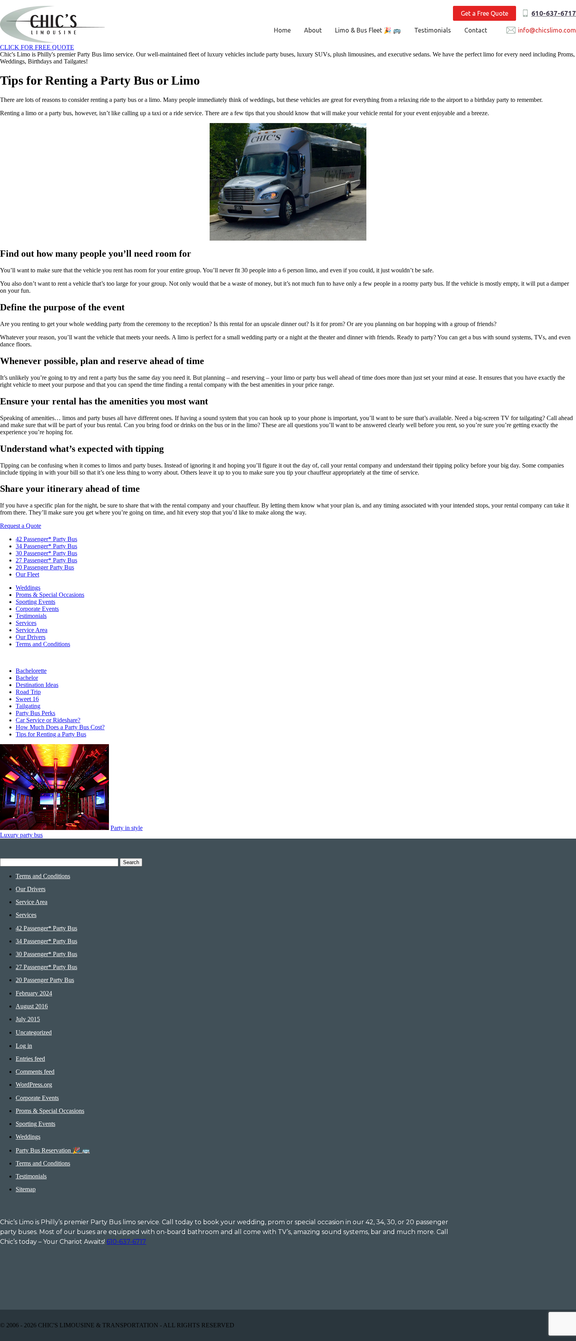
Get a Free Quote (484, 13)
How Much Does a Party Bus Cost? (60, 727)
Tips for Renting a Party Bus (51, 734)
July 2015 (28, 1019)
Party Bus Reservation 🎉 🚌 (53, 1150)
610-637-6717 (553, 13)
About (313, 30)
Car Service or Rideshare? (48, 720)
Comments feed (35, 1071)
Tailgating (28, 706)
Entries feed (30, 1058)
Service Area (31, 630)
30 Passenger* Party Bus (46, 553)
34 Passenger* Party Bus (46, 546)
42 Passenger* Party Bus (46, 539)
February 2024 (34, 993)
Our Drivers (30, 637)
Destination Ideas (37, 684)
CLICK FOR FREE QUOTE (37, 47)
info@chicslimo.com (547, 30)
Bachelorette (31, 670)
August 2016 (32, 1006)
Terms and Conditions (43, 644)
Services (26, 623)
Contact (475, 30)
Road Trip (28, 692)
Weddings (28, 587)
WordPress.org (34, 1084)
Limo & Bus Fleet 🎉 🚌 (368, 30)
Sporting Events (35, 601)
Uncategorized (34, 1032)
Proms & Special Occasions (50, 594)
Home (282, 30)
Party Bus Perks (35, 713)
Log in (24, 1045)
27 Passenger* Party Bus (46, 560)
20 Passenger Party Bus (45, 567)
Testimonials (432, 30)
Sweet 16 (27, 699)
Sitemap (26, 1189)
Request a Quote (20, 525)
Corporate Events (37, 608)
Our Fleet (27, 574)
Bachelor (27, 677)
